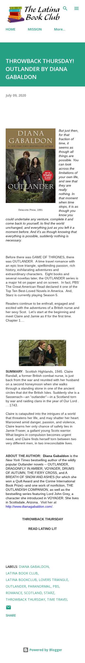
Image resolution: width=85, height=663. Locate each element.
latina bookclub (21, 579)
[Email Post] (8, 609)
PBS (56, 586)
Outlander (16, 586)
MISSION (35, 29)
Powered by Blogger (45, 650)
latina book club (22, 573)
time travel (57, 599)
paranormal (39, 586)
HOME (11, 29)
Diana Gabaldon (34, 566)
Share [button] (11, 615)
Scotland (33, 593)
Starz (49, 593)
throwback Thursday (25, 599)
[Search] (65, 8)
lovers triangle (53, 579)
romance (14, 593)
